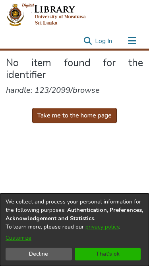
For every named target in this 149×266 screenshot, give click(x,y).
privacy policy (102, 227)
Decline (38, 254)
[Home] (52, 15)
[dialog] (74, 230)
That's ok (108, 254)
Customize (18, 238)
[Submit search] (88, 41)
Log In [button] (104, 41)
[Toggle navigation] (132, 41)
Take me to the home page (74, 115)
